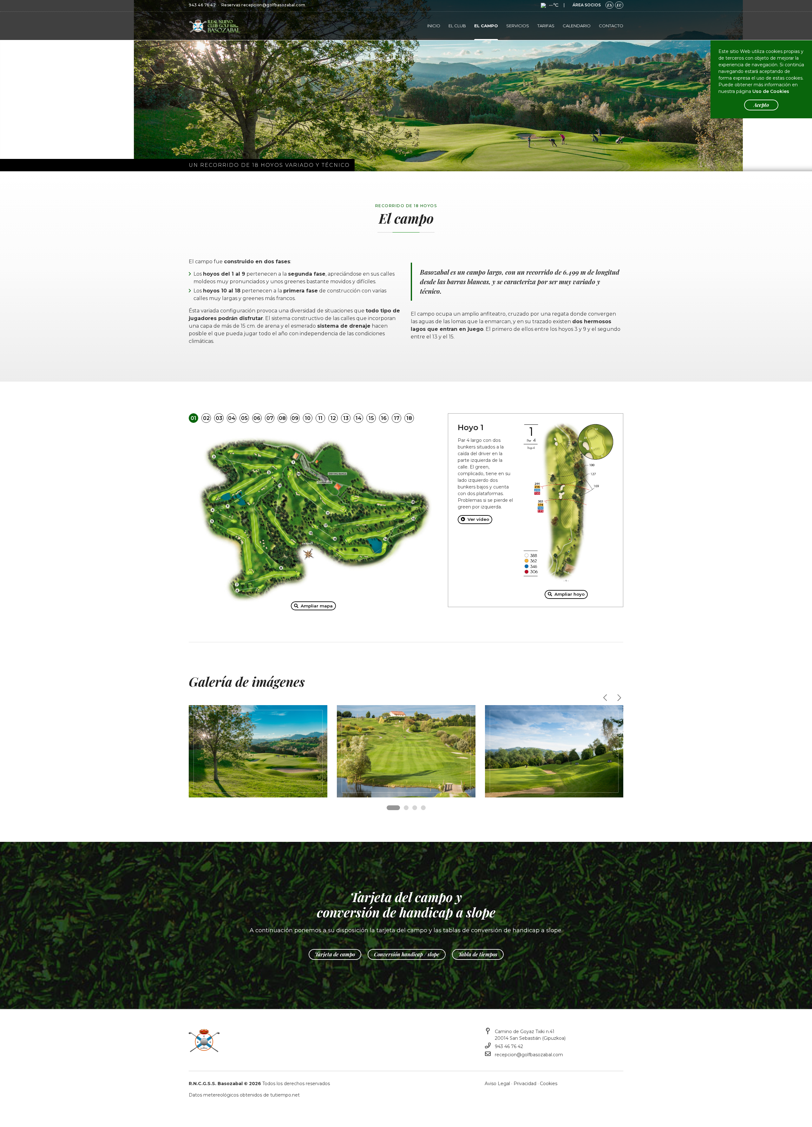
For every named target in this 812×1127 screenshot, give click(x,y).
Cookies (548, 1083)
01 (193, 418)
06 (256, 418)
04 (231, 418)
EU (619, 5)
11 (320, 418)
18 (409, 418)
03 (219, 418)
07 (269, 418)
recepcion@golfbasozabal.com (273, 5)
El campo (486, 25)
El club (457, 25)
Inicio (433, 25)
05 (244, 418)
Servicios (517, 25)
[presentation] (606, 698)
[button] (393, 807)
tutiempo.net (285, 1095)
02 (206, 418)
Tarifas (545, 25)
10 (308, 418)
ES (609, 5)
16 (384, 418)
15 (371, 418)
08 (282, 418)
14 (359, 418)
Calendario (577, 25)
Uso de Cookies (770, 91)
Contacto (611, 25)
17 (396, 418)
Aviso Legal (497, 1083)
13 (346, 418)
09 (294, 418)
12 (333, 418)
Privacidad (525, 1083)
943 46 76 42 (202, 5)
